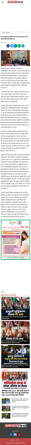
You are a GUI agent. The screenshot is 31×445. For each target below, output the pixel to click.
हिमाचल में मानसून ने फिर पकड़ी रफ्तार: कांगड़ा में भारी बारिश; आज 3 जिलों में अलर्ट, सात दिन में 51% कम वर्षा (20, 415)
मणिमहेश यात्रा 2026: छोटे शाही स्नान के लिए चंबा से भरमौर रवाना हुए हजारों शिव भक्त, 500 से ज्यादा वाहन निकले (15, 393)
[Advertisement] (15, 16)
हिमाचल (8, 33)
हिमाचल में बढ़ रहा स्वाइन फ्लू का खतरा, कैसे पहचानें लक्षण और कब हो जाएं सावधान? (20, 400)
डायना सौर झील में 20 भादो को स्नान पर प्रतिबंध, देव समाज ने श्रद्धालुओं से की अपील (20, 407)
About (12, 440)
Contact (17, 440)
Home (3, 33)
